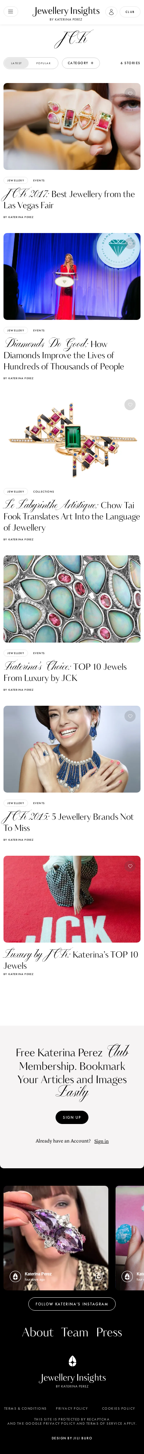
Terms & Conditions (25, 1409)
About (37, 1333)
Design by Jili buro (72, 1438)
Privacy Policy (72, 1409)
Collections (43, 491)
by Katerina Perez (18, 217)
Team (74, 1333)
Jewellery (15, 180)
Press (109, 1333)
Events (39, 180)
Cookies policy (118, 1409)
